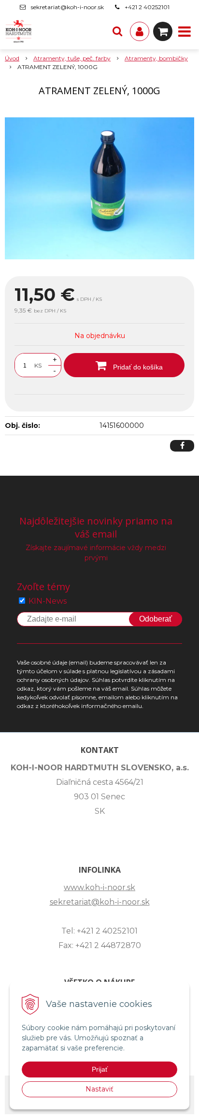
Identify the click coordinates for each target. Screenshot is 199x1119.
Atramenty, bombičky (156, 58)
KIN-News (47, 601)
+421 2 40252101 (147, 7)
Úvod (12, 58)
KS (38, 365)
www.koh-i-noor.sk (99, 887)
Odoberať (155, 619)
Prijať (100, 1069)
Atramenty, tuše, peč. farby (72, 58)
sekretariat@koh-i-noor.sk (67, 7)
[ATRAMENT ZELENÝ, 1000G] (99, 188)
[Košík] (162, 31)
